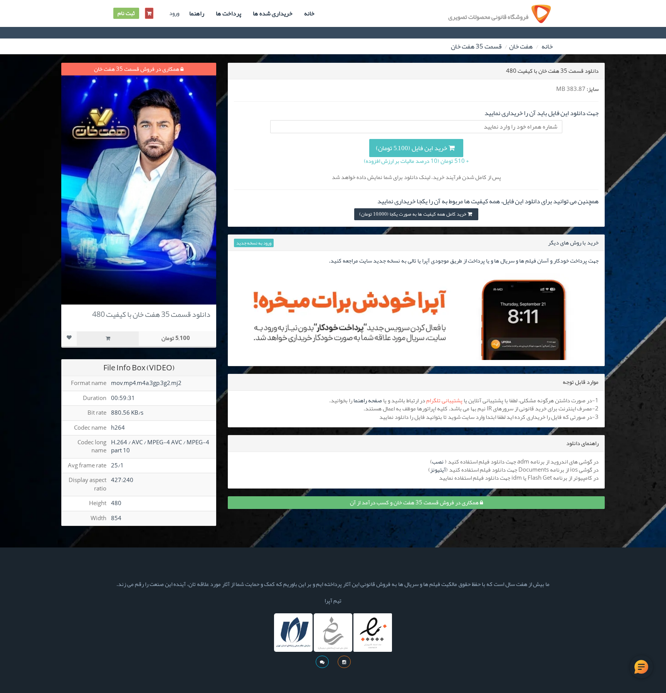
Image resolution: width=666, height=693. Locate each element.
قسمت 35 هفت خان (476, 46)
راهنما (196, 13)
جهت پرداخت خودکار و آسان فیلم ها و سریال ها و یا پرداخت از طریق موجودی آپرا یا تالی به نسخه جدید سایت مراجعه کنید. (464, 260)
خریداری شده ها (273, 13)
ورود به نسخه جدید (253, 243)
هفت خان (521, 46)
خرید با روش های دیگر (573, 242)
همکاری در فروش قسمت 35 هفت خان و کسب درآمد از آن (415, 502)
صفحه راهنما (367, 400)
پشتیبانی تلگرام (444, 400)
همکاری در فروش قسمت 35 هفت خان (137, 69)
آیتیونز (438, 469)
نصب (438, 461)
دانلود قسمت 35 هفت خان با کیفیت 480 (151, 314)
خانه (309, 13)
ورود (174, 13)
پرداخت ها (228, 13)
